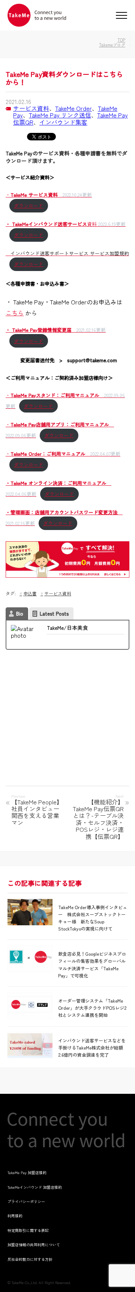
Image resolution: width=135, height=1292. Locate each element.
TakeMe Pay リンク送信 (60, 114)
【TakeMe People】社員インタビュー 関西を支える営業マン (37, 812)
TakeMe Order (73, 108)
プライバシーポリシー (26, 1201)
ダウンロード (28, 205)
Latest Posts (54, 613)
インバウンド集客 (63, 121)
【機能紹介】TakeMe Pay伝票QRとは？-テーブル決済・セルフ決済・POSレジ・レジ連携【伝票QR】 (98, 818)
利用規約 (15, 1215)
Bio (19, 613)
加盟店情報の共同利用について (34, 1244)
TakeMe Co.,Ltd (24, 1282)
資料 (66, 223)
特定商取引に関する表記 (28, 1230)
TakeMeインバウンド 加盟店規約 (35, 1187)
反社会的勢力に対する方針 (30, 1259)
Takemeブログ (112, 45)
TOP (121, 40)
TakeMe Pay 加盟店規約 (27, 1172)
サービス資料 (31, 108)
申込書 (30, 593)
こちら (15, 312)
